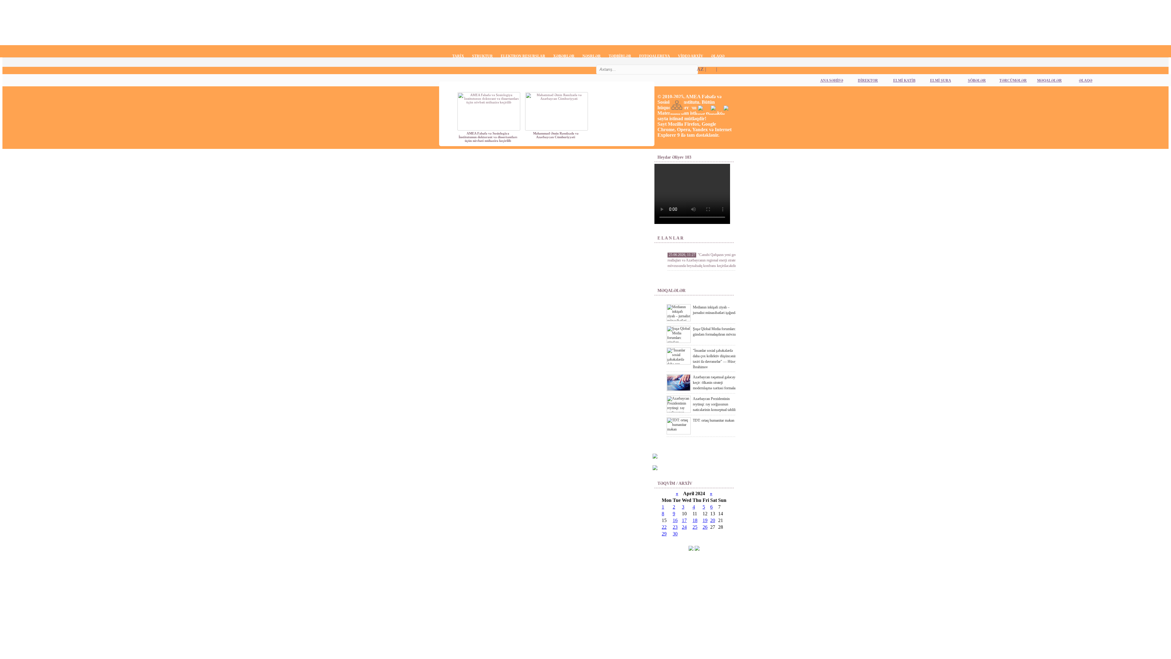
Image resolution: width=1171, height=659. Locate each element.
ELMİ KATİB (904, 80)
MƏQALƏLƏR (1049, 80)
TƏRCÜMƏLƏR (1013, 80)
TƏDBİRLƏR (620, 56)
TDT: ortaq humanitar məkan (713, 420)
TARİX (458, 56)
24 (684, 527)
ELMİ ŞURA (940, 80)
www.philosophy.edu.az (467, 69)
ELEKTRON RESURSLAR (523, 56)
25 (695, 527)
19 (705, 520)
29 (664, 533)
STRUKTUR (482, 56)
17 (684, 520)
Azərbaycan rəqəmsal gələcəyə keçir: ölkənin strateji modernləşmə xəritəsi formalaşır (716, 382)
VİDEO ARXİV (690, 56)
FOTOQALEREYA (654, 56)
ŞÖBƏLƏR (977, 80)
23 (675, 527)
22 (664, 527)
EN (721, 69)
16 (675, 520)
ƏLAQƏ (718, 56)
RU (711, 69)
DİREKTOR (868, 80)
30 (675, 533)
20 (712, 520)
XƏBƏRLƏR (564, 56)
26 (705, 527)
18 (695, 520)
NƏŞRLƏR (591, 56)
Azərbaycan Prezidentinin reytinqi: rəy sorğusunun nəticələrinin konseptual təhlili (714, 404)
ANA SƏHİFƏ (831, 80)
